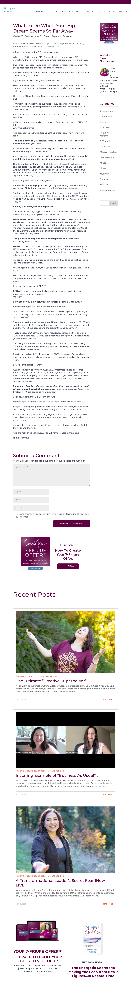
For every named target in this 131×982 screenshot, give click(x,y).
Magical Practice (108, 152)
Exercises (105, 127)
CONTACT (122, 12)
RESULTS (90, 12)
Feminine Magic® (73, 43)
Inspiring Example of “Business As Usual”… (57, 775)
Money (103, 168)
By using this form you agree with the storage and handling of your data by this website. (53, 515)
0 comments (51, 46)
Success (104, 184)
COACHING (74, 12)
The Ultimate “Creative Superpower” (51, 681)
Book (100, 12)
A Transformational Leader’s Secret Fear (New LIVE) (60, 883)
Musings (104, 174)
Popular (104, 179)
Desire (103, 122)
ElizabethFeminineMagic (31, 43)
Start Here (41, 12)
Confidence (106, 116)
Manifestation (22, 46)
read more (108, 700)
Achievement (107, 111)
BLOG (112, 12)
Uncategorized (107, 190)
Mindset (37, 46)
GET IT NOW (67, 566)
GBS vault (105, 141)
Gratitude (105, 146)
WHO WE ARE (56, 12)
